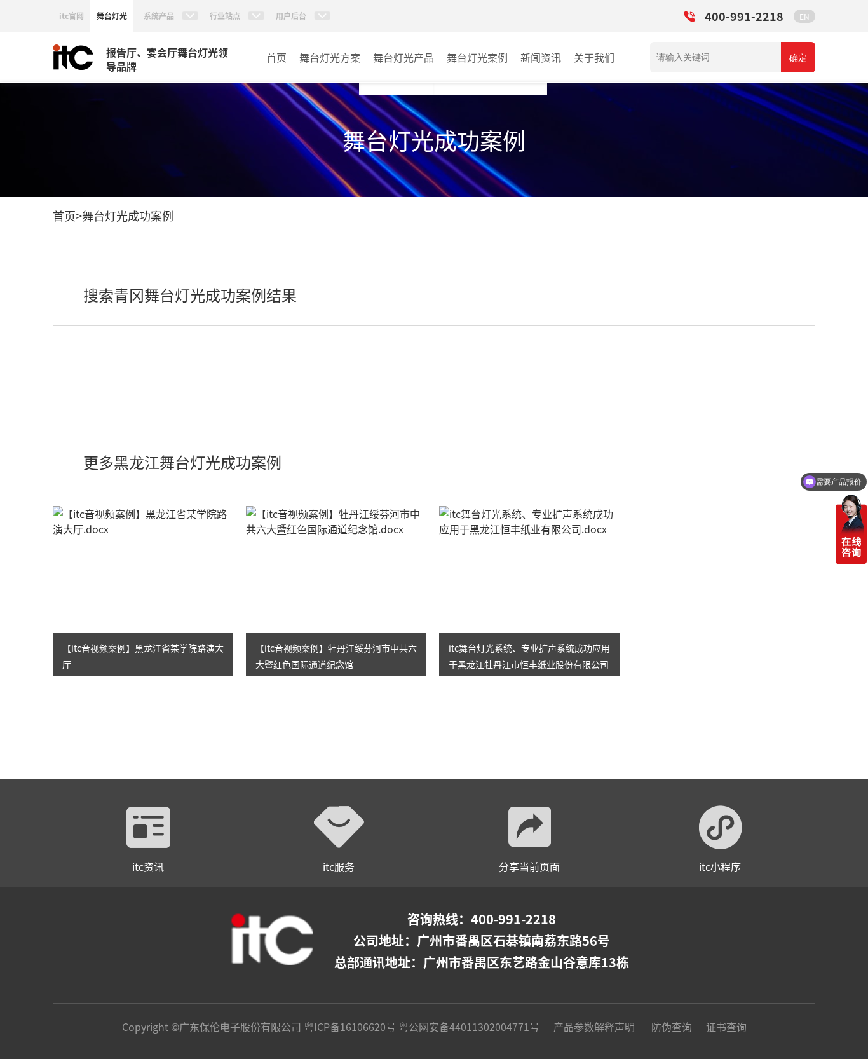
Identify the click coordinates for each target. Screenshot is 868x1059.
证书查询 (726, 1026)
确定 (798, 58)
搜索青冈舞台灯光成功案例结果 (190, 295)
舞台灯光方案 (329, 57)
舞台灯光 (112, 15)
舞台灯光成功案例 (127, 215)
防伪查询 (671, 1026)
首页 (276, 57)
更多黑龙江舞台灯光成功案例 (182, 462)
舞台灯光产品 (403, 57)
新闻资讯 (540, 57)
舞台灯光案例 (477, 57)
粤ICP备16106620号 (348, 1026)
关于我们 (594, 57)
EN (804, 16)
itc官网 (71, 15)
